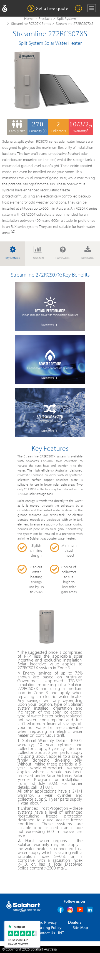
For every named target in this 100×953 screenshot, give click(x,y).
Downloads (87, 258)
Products (45, 19)
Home (29, 19)
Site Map (80, 927)
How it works (62, 258)
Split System (66, 19)
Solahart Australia (44, 949)
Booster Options (50, 364)
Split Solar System (50, 417)
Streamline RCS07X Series (31, 24)
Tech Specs (37, 258)
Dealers (74, 922)
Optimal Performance (50, 311)
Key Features (13, 258)
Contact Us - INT (50, 933)
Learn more (47, 324)
